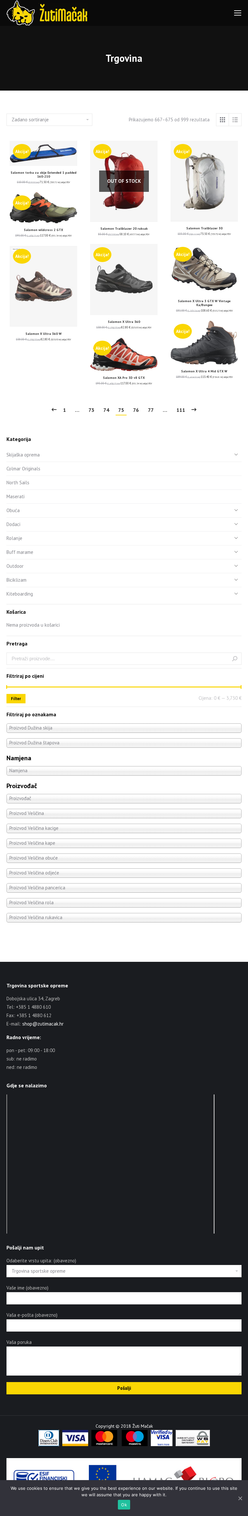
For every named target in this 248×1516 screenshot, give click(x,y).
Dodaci (13, 524)
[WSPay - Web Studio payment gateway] (193, 1444)
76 (136, 410)
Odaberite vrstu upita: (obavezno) (41, 1261)
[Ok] (240, 1498)
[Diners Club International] (49, 1444)
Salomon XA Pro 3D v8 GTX (124, 378)
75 (121, 410)
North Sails (17, 482)
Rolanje (14, 538)
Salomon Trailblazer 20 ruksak (124, 228)
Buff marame (19, 552)
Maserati (15, 496)
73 (91, 410)
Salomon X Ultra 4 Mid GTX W (204, 371)
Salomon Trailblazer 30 (204, 228)
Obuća (13, 510)
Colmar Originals (23, 469)
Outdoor (15, 566)
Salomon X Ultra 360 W (44, 334)
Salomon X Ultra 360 (124, 322)
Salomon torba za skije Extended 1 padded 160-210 (44, 174)
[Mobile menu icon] (238, 13)
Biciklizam (16, 580)
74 (106, 410)
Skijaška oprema (23, 455)
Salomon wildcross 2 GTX (43, 230)
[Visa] (75, 1444)
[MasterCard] (104, 1444)
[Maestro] (134, 1444)
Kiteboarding (19, 594)
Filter (16, 698)
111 (180, 410)
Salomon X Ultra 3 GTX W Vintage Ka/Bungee (204, 303)
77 (151, 410)
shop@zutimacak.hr (43, 1024)
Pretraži (235, 659)
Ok (124, 1504)
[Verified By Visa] (161, 1444)
